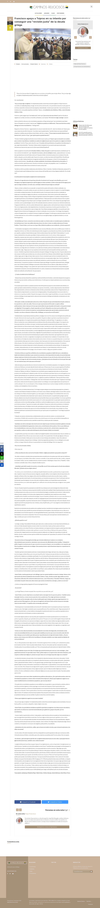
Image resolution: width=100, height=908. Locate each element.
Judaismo (46, 13)
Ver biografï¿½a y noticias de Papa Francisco (47, 827)
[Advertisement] (42, 79)
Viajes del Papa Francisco (79, 63)
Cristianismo (60, 13)
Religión (18, 64)
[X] (2, 454)
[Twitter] (11, 1)
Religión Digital (34, 64)
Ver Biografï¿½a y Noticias (83, 47)
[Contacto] (13, 1)
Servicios (89, 901)
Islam (53, 13)
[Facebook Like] (2, 447)
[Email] (2, 461)
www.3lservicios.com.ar (12, 902)
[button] (17, 44)
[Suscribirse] (91, 871)
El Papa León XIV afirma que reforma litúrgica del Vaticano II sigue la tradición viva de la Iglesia (86, 127)
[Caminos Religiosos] (50, 7)
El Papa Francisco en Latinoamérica (82, 66)
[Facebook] (8, 1)
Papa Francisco (30, 814)
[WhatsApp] (2, 457)
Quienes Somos (81, 901)
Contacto (90, 904)
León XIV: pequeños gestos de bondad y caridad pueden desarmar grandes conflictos (86, 134)
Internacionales (25, 64)
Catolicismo (38, 13)
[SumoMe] (2, 465)
